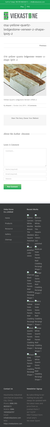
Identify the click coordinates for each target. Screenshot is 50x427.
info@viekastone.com (37, 2)
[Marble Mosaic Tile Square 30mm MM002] (30, 229)
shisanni (8, 105)
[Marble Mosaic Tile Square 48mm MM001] (38, 229)
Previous (42, 45)
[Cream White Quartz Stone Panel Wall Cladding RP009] (38, 367)
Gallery (8, 234)
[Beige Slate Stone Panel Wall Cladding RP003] (38, 283)
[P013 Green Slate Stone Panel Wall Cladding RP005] (38, 313)
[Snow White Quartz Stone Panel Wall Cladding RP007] (38, 339)
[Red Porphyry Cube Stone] (30, 251)
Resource (9, 229)
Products (8, 223)
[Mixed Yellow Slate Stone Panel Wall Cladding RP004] (30, 313)
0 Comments (32, 105)
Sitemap (8, 239)
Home (7, 218)
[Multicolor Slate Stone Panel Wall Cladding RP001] (38, 258)
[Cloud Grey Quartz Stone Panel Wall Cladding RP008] (30, 365)
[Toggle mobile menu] (45, 13)
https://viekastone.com (13, 423)
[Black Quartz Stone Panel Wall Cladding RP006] (30, 338)
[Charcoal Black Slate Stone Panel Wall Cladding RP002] (30, 285)
